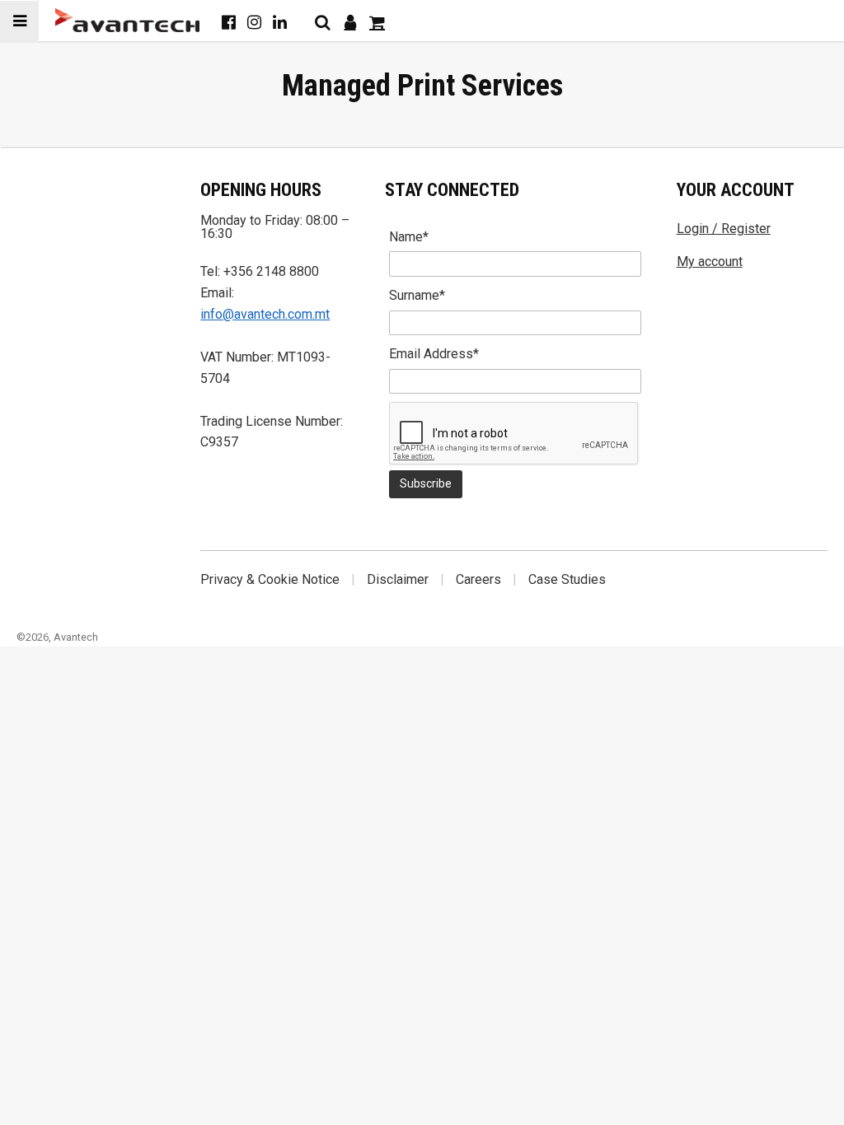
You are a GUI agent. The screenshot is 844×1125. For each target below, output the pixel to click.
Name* (409, 237)
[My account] (349, 22)
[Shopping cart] (377, 22)
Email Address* (434, 354)
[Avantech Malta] (127, 20)
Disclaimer (398, 579)
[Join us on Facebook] (228, 22)
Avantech (76, 637)
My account (710, 261)
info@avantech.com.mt (265, 314)
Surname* (417, 295)
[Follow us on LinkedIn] (280, 22)
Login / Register (724, 228)
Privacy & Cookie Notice (270, 579)
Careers (478, 579)
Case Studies (567, 579)
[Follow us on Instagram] (254, 22)
